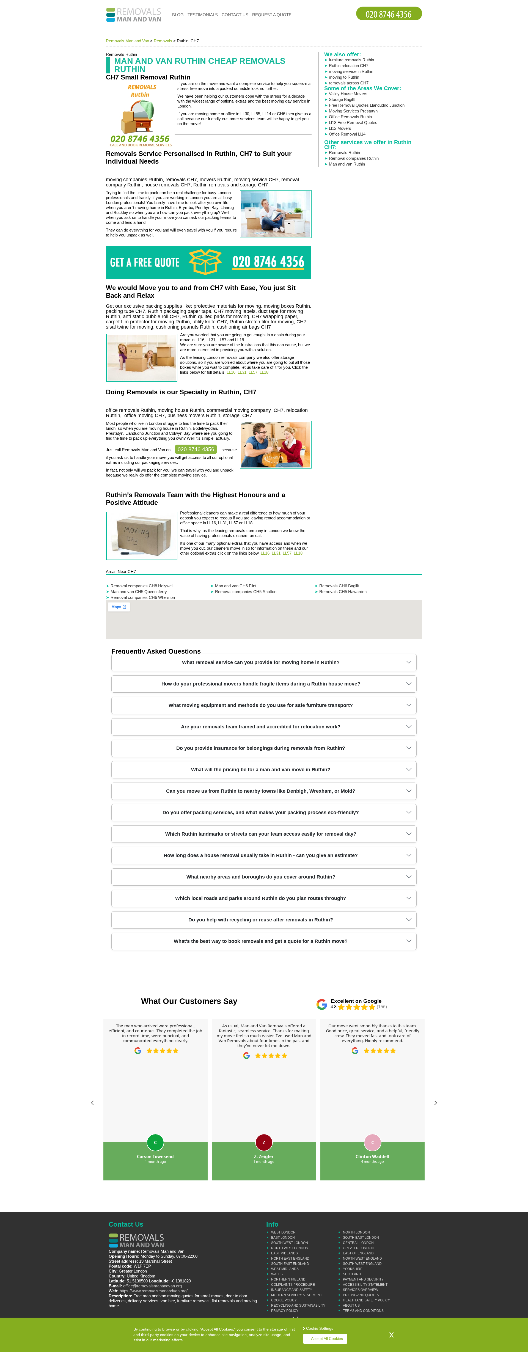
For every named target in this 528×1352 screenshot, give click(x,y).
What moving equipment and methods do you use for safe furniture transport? (261, 705)
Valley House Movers (348, 93)
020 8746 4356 (196, 449)
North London (356, 1232)
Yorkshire (352, 1269)
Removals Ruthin (344, 152)
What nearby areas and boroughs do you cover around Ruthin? (260, 877)
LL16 (231, 372)
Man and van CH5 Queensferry (139, 591)
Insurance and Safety (291, 1290)
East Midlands (284, 1253)
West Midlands (285, 1269)
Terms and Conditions (363, 1311)
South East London (361, 1238)
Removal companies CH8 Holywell (142, 585)
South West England (362, 1264)
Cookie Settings (319, 1328)
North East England (290, 1258)
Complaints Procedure (293, 1285)
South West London (289, 1243)
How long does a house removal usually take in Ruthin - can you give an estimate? (261, 855)
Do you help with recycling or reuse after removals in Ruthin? (260, 920)
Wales (277, 1274)
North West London (289, 1248)
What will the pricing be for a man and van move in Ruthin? (260, 769)
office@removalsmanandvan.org (152, 1286)
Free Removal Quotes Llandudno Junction (367, 105)
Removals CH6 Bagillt (339, 585)
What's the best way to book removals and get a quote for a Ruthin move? (261, 941)
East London (283, 1238)
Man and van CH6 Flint (235, 585)
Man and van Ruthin (347, 164)
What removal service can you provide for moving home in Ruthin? (261, 662)
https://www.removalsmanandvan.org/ (154, 1290)
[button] (92, 1102)
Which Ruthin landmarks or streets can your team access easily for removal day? (260, 834)
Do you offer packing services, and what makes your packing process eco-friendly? (261, 812)
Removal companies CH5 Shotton (245, 591)
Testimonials (203, 14)
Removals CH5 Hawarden (343, 591)
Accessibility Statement (365, 1285)
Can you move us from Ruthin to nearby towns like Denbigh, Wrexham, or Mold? (260, 791)
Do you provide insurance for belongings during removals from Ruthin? (260, 748)
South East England (290, 1264)
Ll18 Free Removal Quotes (353, 122)
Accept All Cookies (327, 1338)
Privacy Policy (284, 1311)
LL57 (253, 372)
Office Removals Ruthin (350, 116)
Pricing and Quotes (361, 1295)
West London (283, 1232)
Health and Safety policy (366, 1300)
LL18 (264, 372)
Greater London (358, 1248)
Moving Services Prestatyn (353, 111)
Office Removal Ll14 (347, 134)
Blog (178, 14)
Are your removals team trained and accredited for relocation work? (260, 726)
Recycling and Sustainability (298, 1305)
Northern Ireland (288, 1279)
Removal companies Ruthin (354, 158)
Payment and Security (363, 1279)
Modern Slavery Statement (296, 1295)
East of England (358, 1253)
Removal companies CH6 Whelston (143, 597)
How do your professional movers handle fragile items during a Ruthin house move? (260, 684)
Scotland (352, 1274)
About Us (351, 1305)
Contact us (235, 14)
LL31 (242, 372)
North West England (362, 1258)
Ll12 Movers (340, 128)
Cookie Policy (284, 1300)
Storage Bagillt (342, 99)
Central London (358, 1243)
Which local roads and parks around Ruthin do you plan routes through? (260, 898)
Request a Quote (272, 14)
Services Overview (360, 1290)
